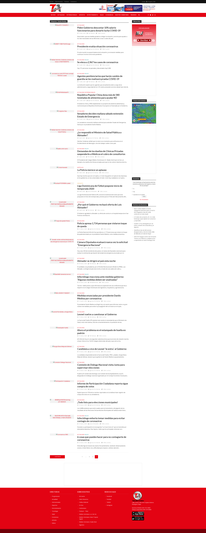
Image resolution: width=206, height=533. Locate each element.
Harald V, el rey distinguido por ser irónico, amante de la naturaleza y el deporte (144, 225)
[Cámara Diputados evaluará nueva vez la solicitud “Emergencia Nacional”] (62, 240)
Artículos (80, 167)
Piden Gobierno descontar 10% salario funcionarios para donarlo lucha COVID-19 (98, 29)
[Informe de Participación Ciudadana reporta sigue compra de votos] (62, 381)
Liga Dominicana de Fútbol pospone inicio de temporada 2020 (99, 187)
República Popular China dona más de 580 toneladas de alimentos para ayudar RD (98, 96)
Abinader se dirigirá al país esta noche (96, 261)
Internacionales (72, 15)
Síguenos (133, 15)
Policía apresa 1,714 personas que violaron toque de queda (102, 225)
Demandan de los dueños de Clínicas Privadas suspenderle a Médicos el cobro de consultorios (101, 152)
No (134, 191)
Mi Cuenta (82, 496)
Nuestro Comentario (122, 15)
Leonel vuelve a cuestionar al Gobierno (97, 314)
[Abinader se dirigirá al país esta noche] (62, 260)
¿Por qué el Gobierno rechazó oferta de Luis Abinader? (99, 206)
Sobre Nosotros (59, 1)
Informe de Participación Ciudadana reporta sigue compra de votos (102, 385)
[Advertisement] (144, 71)
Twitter (109, 502)
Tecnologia (55, 511)
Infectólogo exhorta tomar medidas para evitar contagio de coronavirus (101, 419)
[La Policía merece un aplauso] (62, 167)
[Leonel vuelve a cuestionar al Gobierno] (62, 312)
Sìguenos (81, 525)
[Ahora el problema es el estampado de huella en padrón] (62, 328)
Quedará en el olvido (139, 194)
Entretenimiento (92, 15)
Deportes (82, 15)
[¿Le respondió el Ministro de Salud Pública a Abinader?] (62, 131)
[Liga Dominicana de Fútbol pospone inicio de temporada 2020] (62, 183)
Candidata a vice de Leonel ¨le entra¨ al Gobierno (101, 349)
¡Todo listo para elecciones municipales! (97, 402)
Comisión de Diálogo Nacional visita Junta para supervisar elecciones (101, 366)
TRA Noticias (91, 33)
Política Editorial (83, 502)
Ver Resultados (144, 199)
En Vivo (51, 1)
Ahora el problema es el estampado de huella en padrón (101, 331)
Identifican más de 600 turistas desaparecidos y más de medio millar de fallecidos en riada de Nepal (144, 231)
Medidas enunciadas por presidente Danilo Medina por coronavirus (99, 297)
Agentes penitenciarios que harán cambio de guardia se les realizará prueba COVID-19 (99, 77)
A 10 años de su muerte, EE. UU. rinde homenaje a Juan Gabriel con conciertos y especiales (145, 218)
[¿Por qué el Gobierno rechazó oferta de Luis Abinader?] (62, 204)
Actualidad (61, 15)
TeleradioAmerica (93, 282)
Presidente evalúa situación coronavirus (97, 46)
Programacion (56, 496)
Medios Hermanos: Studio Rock (88, 522)
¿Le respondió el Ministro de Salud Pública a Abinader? (99, 134)
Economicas (109, 15)
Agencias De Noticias (93, 49)
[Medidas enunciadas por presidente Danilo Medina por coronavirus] (62, 293)
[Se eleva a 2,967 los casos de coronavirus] (62, 61)
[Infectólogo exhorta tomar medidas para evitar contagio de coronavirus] (62, 417)
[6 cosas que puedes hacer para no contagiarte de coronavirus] (62, 434)
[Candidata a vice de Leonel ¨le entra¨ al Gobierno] (62, 346)
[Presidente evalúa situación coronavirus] (62, 44)
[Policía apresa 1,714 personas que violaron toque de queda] (62, 221)
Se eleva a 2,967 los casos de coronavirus (97, 62)
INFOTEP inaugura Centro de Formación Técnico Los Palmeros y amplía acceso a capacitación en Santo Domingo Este (145, 238)
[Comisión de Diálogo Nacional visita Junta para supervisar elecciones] (62, 362)
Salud (102, 15)
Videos (54, 523)
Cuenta (143, 1)
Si (133, 188)
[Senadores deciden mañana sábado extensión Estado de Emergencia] (62, 111)
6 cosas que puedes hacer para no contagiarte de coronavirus (101, 438)
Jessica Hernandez (92, 191)
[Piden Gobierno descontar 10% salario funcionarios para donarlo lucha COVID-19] (62, 25)
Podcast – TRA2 (83, 511)
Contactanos (73, 1)
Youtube (109, 499)
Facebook (109, 496)
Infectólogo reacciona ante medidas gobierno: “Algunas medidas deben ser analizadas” (100, 278)
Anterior (58, 456)
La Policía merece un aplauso (92, 170)
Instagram (109, 505)
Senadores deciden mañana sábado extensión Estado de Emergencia (100, 115)
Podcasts (66, 1)
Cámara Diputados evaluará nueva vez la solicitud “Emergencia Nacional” (102, 243)
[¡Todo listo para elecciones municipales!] (62, 401)
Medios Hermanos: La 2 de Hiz (87, 514)
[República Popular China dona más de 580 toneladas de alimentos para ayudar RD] (62, 92)
